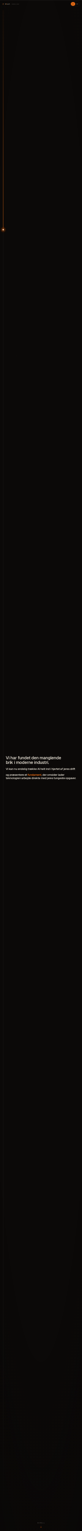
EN (77, 4)
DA (73, 4)
